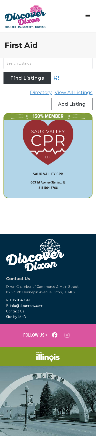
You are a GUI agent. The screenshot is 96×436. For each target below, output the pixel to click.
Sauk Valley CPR (48, 174)
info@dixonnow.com (26, 306)
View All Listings (74, 92)
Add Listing (72, 104)
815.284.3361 (20, 300)
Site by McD (16, 317)
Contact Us (15, 311)
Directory (41, 92)
